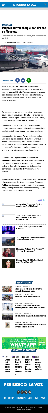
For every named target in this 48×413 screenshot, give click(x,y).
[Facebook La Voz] (18, 392)
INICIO (4, 398)
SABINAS (30, 398)
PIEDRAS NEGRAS (21, 398)
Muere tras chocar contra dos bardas (27, 297)
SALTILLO (43, 398)
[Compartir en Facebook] (17, 80)
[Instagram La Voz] (26, 392)
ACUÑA (36, 398)
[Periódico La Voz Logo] (24, 6)
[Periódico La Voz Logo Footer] (24, 386)
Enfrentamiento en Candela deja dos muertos (30, 316)
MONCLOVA (11, 398)
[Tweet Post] (23, 80)
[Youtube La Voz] (29, 392)
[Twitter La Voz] (22, 392)
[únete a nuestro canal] (24, 343)
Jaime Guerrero (11, 42)
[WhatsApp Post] (28, 80)
